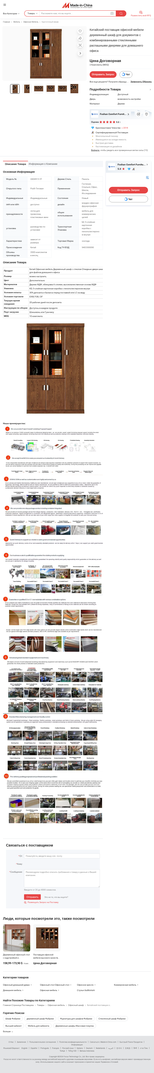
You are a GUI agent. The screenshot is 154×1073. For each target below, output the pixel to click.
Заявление (21, 1042)
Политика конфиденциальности (73, 1042)
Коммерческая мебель (125, 984)
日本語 (127, 1048)
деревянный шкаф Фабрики (40, 1018)
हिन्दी (135, 1048)
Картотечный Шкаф (50, 22)
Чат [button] (128, 74)
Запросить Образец (141, 81)
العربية (110, 1048)
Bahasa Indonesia (87, 1051)
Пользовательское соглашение (42, 1042)
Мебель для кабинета (38, 1025)
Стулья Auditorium (86, 990)
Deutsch (89, 1048)
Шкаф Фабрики (12, 1018)
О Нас (11, 1042)
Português (44, 1048)
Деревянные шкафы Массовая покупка (74, 1025)
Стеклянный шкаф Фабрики (112, 1018)
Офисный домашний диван (16, 984)
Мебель (16, 22)
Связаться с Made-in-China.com (103, 1042)
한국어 (119, 1048)
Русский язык (68, 1048)
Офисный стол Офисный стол (54, 984)
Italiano (80, 1048)
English (25, 1048)
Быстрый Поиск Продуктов (131, 1042)
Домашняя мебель (12, 990)
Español (34, 1048)
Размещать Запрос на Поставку (41, 902)
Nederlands (100, 1048)
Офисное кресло (85, 984)
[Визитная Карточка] (147, 177)
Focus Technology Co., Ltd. (74, 1056)
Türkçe (62, 1051)
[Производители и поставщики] (77, 5)
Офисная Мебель (30, 22)
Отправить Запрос (103, 74)
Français (55, 1048)
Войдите (95, 150)
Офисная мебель (48, 990)
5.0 (120, 168)
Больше (7, 1031)
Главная (6, 22)
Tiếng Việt (72, 1051)
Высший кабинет (13, 1025)
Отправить (32, 897)
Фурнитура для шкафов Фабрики (76, 1018)
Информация (77, 1044)
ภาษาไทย (144, 1048)
